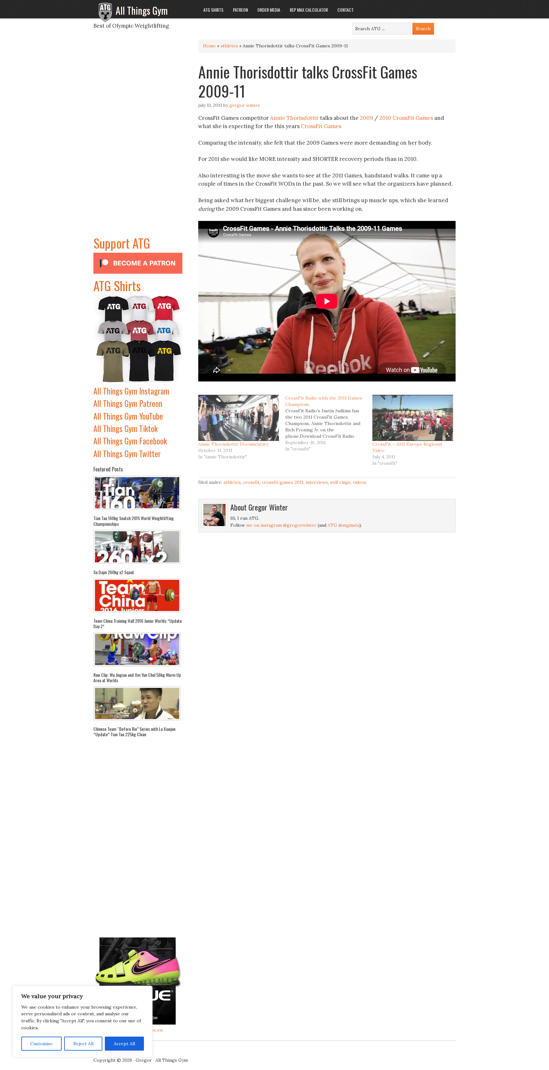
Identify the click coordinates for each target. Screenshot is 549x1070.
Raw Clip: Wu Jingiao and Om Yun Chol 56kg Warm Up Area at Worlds (137, 677)
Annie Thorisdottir (294, 117)
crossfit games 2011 (282, 482)
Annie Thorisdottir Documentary (233, 444)
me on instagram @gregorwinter (281, 525)
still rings (340, 482)
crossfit (251, 482)
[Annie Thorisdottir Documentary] (238, 418)
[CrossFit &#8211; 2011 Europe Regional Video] (412, 418)
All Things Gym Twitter (127, 453)
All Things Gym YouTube (128, 416)
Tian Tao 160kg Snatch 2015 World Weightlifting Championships (133, 521)
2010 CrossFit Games (406, 117)
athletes (229, 46)
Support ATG (121, 243)
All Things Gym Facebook (130, 441)
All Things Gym (142, 10)
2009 (366, 117)
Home (209, 46)
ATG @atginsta (343, 525)
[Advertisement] (137, 138)
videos (359, 482)
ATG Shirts (117, 285)
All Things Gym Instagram (131, 391)
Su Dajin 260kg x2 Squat (113, 572)
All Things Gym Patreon (127, 403)
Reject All (83, 1043)
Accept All (124, 1043)
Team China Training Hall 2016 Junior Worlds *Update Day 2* (137, 623)
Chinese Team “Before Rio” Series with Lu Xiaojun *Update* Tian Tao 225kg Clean (134, 731)
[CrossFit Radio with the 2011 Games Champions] (328, 423)
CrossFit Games (321, 126)
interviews (317, 482)
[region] (82, 1022)
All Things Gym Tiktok (125, 428)
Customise (41, 1043)
